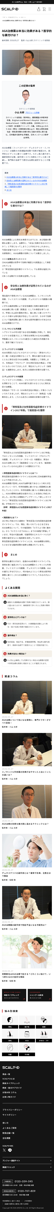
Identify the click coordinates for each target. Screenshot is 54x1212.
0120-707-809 (27, 1191)
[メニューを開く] (49, 9)
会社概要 (6, 1138)
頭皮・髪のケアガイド (12, 1087)
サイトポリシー (9, 1114)
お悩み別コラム (13, 17)
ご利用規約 (28, 1201)
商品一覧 (6, 1074)
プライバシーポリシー (12, 1109)
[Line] (10, 1150)
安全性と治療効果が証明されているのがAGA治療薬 (26, 180)
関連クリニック (9, 1167)
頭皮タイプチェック (11, 1083)
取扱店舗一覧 (8, 1133)
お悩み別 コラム (10, 1092)
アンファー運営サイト (11, 1160)
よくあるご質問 (9, 1128)
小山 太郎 (19, 112)
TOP (4, 17)
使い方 (5, 1123)
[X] (4, 1150)
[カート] (44, 9)
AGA (22, 17)
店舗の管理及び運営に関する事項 (16, 1204)
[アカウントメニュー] (38, 9)
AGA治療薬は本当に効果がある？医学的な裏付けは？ (27, 177)
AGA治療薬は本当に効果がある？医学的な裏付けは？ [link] (19, 20)
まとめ (9, 190)
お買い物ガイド (9, 1097)
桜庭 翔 (12, 880)
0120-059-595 (24, 1181)
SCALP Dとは (9, 1078)
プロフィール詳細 (32, 112)
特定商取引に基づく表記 (11, 1201)
